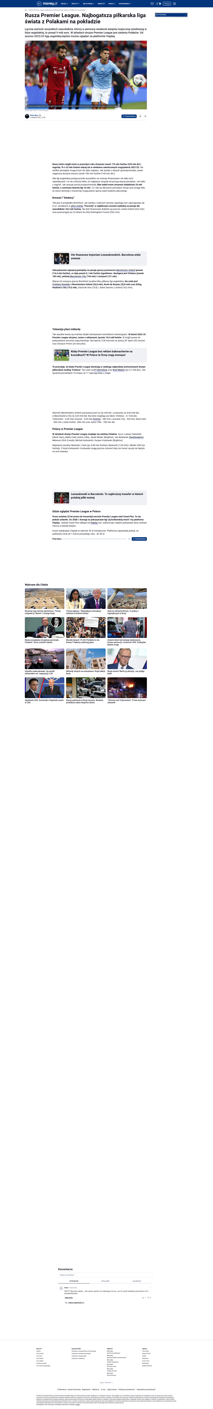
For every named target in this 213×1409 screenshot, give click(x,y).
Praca (110, 4)
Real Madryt (119, 370)
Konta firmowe (111, 1375)
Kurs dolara (39, 1361)
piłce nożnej (77, 206)
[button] (158, 3)
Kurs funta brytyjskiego (43, 1366)
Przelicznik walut (41, 1363)
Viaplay (94, 522)
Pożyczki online (111, 1366)
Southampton (136, 437)
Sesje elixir (145, 1358)
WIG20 (144, 1356)
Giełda (63, 4)
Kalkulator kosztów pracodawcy (81, 1353)
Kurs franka (39, 1358)
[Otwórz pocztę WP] (152, 3)
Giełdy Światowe (147, 1366)
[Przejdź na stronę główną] (39, 5)
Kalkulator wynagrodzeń (79, 1356)
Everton (97, 419)
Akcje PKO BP (146, 1353)
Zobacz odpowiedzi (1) (76, 1302)
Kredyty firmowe (112, 1371)
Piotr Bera (34, 115)
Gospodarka (124, 4)
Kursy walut (39, 1353)
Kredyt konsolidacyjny (113, 1353)
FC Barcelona (100, 370)
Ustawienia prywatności (145, 1389)
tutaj (78, 1404)
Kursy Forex (145, 1361)
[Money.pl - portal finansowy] (52, 3)
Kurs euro (39, 1356)
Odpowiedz (69, 1298)
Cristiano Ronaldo (61, 284)
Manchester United (125, 270)
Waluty (75, 4)
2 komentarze (130, 116)
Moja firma (87, 4)
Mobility (101, 4)
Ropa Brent (145, 1363)
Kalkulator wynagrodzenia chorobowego (84, 1351)
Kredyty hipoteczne (112, 1362)
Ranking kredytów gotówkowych (116, 1357)
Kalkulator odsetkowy (78, 1358)
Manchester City (78, 276)
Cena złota (145, 1351)
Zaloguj (167, 4)
